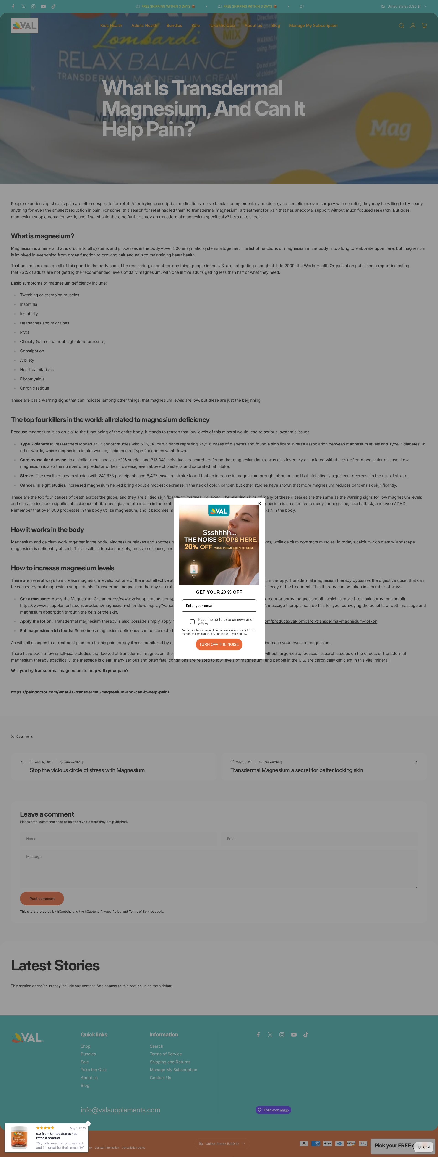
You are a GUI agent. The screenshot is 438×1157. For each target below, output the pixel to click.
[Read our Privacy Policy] (253, 631)
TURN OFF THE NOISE (219, 644)
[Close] (259, 503)
